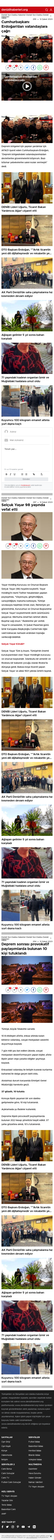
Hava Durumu (35, 1473)
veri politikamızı (31, 1537)
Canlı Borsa (6, 1469)
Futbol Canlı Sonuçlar (11, 1482)
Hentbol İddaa (35, 1451)
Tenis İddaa (6, 1505)
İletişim (4, 1460)
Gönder (26, 479)
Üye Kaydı (6, 1446)
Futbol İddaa (34, 1442)
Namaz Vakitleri (36, 1482)
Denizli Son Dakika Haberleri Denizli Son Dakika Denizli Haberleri (25, 16)
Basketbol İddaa (36, 1446)
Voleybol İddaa (35, 1460)
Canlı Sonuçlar (7, 1473)
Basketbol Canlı (8, 1509)
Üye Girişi (5, 1442)
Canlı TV (5, 1478)
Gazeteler (33, 1469)
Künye (4, 1451)
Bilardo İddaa (34, 1455)
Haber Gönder (35, 1478)
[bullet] (26, 474)
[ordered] (22, 474)
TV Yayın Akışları (36, 1487)
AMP (3, 1514)
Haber (4, 18)
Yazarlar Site (7, 1501)
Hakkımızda (6, 1455)
